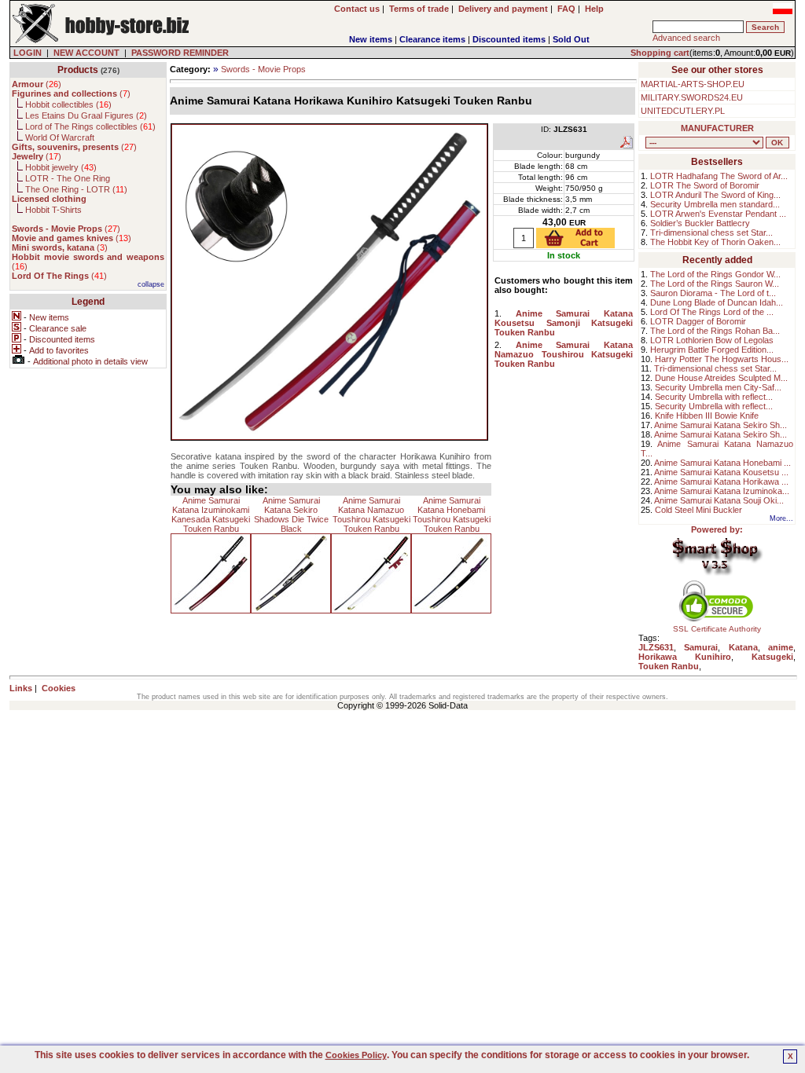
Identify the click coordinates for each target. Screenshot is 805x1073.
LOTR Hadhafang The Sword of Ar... (719, 176)
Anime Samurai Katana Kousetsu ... (721, 472)
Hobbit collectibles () (68, 104)
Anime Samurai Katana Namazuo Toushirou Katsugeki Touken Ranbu (371, 514)
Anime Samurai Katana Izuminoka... (721, 491)
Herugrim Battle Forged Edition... (712, 349)
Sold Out (571, 39)
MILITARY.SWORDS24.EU (692, 97)
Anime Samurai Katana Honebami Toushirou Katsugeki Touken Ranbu (452, 514)
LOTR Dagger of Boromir (698, 321)
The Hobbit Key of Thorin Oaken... (715, 242)
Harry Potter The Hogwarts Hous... (721, 359)
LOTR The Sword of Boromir (704, 185)
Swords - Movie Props (263, 69)
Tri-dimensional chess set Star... (711, 232)
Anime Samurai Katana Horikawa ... (721, 481)
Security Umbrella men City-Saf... (718, 387)
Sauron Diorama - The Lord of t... (713, 293)
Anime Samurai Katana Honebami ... (722, 462)
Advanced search (686, 37)
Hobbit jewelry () (61, 167)
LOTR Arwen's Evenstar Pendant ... (718, 213)
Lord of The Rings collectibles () (90, 126)
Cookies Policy (356, 1055)
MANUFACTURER (717, 128)
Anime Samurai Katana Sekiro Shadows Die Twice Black (291, 514)
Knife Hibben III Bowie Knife (707, 415)
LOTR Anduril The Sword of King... (715, 195)
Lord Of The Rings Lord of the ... (712, 312)
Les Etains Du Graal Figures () (86, 115)
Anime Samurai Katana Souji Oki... (719, 500)
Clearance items (432, 39)
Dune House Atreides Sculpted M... (721, 378)
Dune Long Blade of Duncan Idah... (716, 302)
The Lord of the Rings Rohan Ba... (715, 330)
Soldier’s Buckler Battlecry (700, 223)
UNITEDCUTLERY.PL (683, 110)
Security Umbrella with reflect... (714, 396)
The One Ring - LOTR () (76, 189)
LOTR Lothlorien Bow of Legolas (712, 340)
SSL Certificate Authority (717, 628)
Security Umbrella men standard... (715, 204)
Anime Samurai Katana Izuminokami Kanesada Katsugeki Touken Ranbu (210, 514)
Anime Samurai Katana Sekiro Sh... (720, 425)
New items (370, 39)
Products (77, 69)
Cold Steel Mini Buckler (698, 510)
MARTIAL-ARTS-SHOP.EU (692, 84)
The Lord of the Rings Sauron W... (714, 283)
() (36, 84)
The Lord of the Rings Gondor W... (715, 274)
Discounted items (509, 39)
